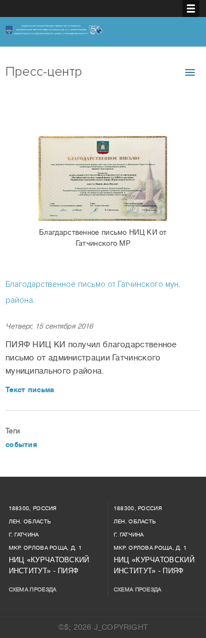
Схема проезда (33, 589)
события (21, 445)
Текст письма (29, 390)
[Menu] (190, 8)
